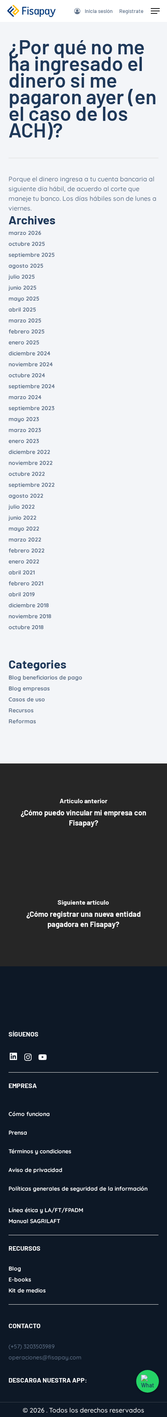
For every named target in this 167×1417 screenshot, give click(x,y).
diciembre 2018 (29, 605)
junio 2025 (22, 287)
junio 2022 (22, 517)
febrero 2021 (26, 583)
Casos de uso (27, 699)
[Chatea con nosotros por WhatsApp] (147, 1381)
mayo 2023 (24, 419)
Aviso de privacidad (35, 1170)
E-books (20, 1279)
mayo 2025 (24, 298)
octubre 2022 (27, 473)
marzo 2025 (25, 320)
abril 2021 (22, 572)
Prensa (18, 1132)
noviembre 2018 (30, 616)
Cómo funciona (29, 1114)
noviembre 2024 (31, 364)
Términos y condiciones (40, 1151)
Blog (15, 1268)
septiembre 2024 (32, 386)
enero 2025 (24, 342)
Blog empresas (29, 688)
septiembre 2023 (32, 408)
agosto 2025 (26, 265)
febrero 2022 (27, 550)
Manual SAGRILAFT (34, 1221)
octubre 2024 (27, 375)
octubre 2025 (27, 243)
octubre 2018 (26, 627)
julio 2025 (22, 276)
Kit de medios (27, 1290)
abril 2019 (22, 594)
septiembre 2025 (32, 254)
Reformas (22, 721)
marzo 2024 (25, 397)
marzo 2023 (25, 430)
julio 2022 (22, 506)
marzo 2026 (25, 233)
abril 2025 (22, 309)
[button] (155, 11)
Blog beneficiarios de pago (45, 677)
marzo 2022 (25, 539)
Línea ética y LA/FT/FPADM (46, 1210)
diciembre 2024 (29, 353)
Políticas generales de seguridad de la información (78, 1188)
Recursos (21, 710)
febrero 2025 (27, 331)
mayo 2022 (24, 528)
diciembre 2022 (29, 452)
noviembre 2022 (31, 463)
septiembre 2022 (32, 484)
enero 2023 (24, 441)
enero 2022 (24, 561)
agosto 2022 (26, 495)
